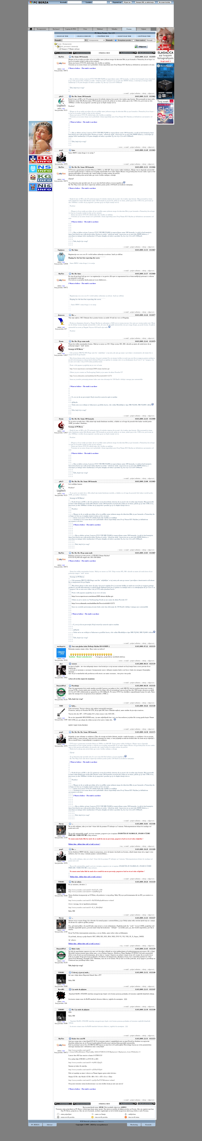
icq (121, 846)
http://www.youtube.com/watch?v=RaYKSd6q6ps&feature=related (91, 900)
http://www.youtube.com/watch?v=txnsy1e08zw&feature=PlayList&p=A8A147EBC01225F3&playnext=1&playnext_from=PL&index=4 (104, 1051)
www (120, 147)
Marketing (134, 1125)
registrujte (104, 1111)
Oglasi (143, 29)
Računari (56, 29)
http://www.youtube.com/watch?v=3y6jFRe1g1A (85, 891)
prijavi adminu (135, 93)
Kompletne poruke (124, 40)
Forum (129, 29)
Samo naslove (140, 40)
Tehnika (114, 29)
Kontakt (148, 1125)
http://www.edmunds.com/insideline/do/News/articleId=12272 (91, 376)
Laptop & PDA (70, 29)
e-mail (126, 93)
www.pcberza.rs (102, 1125)
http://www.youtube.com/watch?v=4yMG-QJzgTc (85, 1062)
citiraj (144, 93)
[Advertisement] (101, 16)
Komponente (41, 29)
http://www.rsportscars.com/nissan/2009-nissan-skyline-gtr (90, 369)
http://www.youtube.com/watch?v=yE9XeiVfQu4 (85, 1069)
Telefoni (100, 29)
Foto (85, 29)
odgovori (151, 93)
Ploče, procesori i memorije (68, 46)
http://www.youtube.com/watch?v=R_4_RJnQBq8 (85, 907)
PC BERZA (35, 1125)
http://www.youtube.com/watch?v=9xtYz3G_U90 (85, 890)
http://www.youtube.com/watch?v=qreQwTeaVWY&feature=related (91, 1080)
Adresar (49, 1125)
